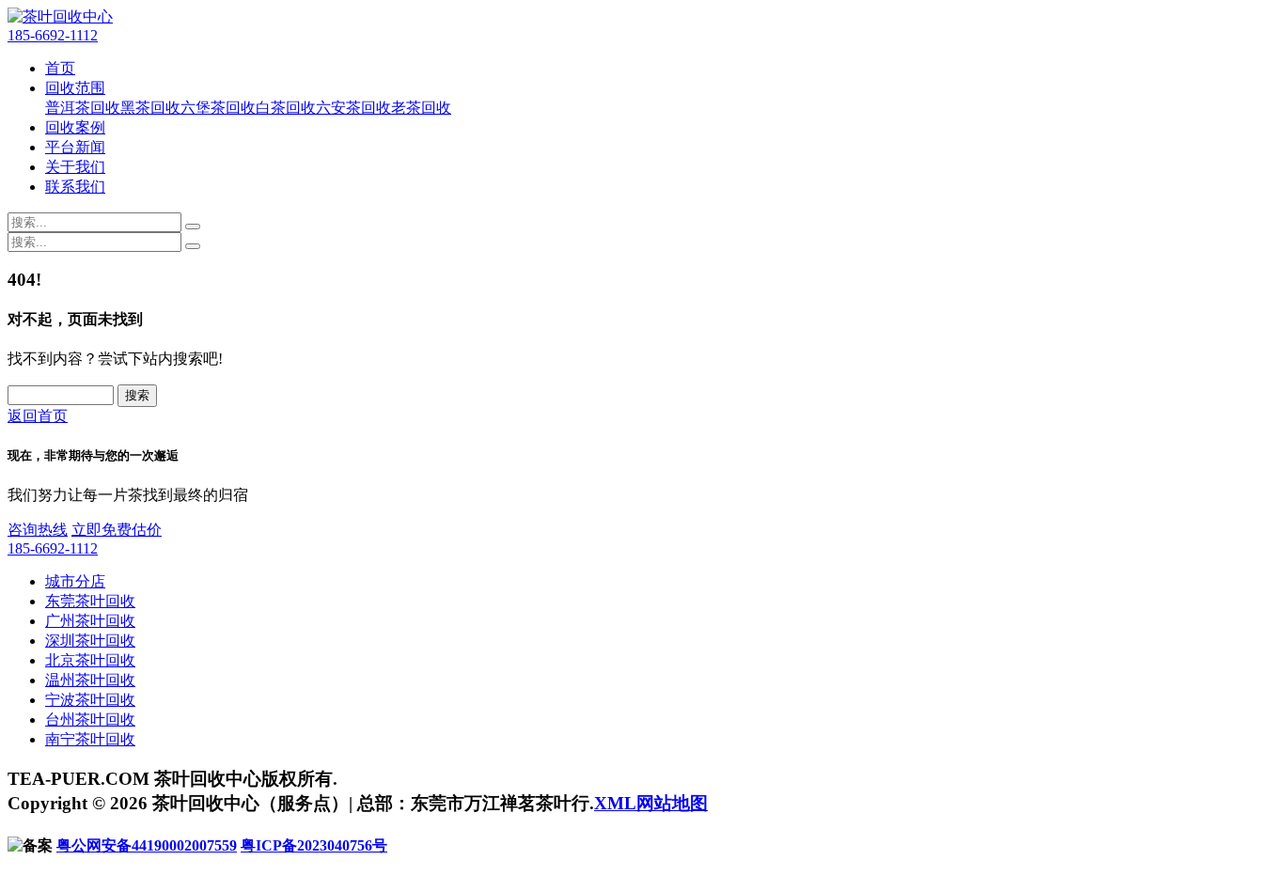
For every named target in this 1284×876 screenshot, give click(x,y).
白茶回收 (286, 108)
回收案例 (75, 127)
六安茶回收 (353, 108)
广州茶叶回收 (90, 621)
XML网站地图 (651, 803)
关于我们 (75, 167)
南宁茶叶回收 (90, 739)
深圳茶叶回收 (90, 641)
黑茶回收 (150, 108)
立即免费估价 (116, 530)
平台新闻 (75, 147)
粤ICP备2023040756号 (314, 845)
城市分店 (75, 581)
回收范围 (75, 88)
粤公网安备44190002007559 (146, 845)
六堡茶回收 (218, 108)
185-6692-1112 (53, 35)
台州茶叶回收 (90, 719)
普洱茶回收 (82, 108)
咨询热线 (38, 530)
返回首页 (38, 416)
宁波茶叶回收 (90, 700)
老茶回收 (421, 108)
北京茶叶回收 (90, 660)
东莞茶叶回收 (90, 601)
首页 (60, 68)
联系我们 (75, 187)
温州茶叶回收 (90, 680)
